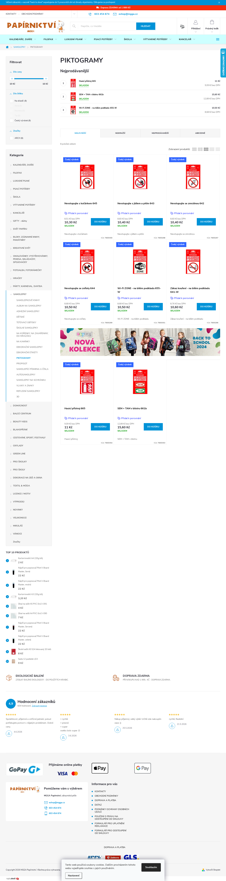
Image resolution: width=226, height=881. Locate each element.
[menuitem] (23, 39)
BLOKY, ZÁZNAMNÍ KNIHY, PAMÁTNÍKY (26, 238)
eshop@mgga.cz (57, 802)
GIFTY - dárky (20, 220)
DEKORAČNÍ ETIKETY (27, 352)
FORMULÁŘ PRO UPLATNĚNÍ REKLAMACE (109, 825)
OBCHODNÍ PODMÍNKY (32, 14)
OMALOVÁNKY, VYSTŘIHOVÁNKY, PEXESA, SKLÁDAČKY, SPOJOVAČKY (30, 259)
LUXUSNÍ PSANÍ (21, 180)
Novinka (19, 110)
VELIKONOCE (20, 517)
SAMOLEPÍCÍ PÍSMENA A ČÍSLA (32, 369)
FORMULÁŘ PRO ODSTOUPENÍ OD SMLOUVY (110, 832)
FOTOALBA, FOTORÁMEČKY (27, 270)
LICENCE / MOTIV (21, 493)
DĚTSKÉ (20, 316)
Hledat (146, 26)
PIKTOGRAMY (23, 358)
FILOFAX (17, 172)
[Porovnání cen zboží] (12, 878)
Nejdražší (120, 133)
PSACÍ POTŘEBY (21, 188)
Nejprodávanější (160, 133)
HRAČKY (17, 278)
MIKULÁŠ (18, 525)
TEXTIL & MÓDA (21, 485)
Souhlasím (151, 867)
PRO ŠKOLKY (20, 461)
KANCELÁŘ (18, 212)
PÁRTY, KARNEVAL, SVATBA (27, 286)
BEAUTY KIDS (20, 421)
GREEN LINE (19, 453)
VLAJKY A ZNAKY (25, 385)
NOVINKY (18, 509)
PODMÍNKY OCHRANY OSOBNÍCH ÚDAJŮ (112, 810)
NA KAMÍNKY (23, 341)
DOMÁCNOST (20, 405)
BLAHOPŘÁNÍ (20, 429)
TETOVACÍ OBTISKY (26, 322)
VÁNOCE (17, 533)
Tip (17, 115)
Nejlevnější (80, 133)
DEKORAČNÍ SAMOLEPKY (29, 347)
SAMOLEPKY (19, 294)
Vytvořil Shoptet (213, 870)
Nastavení (73, 875)
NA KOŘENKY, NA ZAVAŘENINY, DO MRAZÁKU (32, 334)
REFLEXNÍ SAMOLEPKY (28, 391)
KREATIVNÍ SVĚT (21, 248)
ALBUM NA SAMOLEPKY (28, 305)
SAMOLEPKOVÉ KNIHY (28, 300)
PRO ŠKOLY (19, 469)
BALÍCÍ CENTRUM (22, 413)
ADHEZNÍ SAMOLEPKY (27, 311)
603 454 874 (55, 807)
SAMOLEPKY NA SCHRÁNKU (31, 380)
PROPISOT (21, 363)
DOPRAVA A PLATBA (105, 800)
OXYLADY (18, 445)
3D (17, 396)
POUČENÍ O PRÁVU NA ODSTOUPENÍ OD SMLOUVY (109, 817)
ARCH (19, 138)
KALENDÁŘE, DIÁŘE (23, 164)
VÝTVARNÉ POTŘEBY (24, 204)
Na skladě (20, 100)
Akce (18, 105)
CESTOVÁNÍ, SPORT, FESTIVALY (29, 437)
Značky (16, 541)
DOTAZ (98, 804)
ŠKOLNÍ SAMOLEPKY (27, 327)
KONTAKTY (11, 14)
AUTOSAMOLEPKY (25, 374)
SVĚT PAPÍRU (20, 228)
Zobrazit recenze (39, 705)
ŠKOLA (16, 196)
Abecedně (200, 133)
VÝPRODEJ (18, 501)
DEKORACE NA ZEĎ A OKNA (27, 477)
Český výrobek (22, 120)
